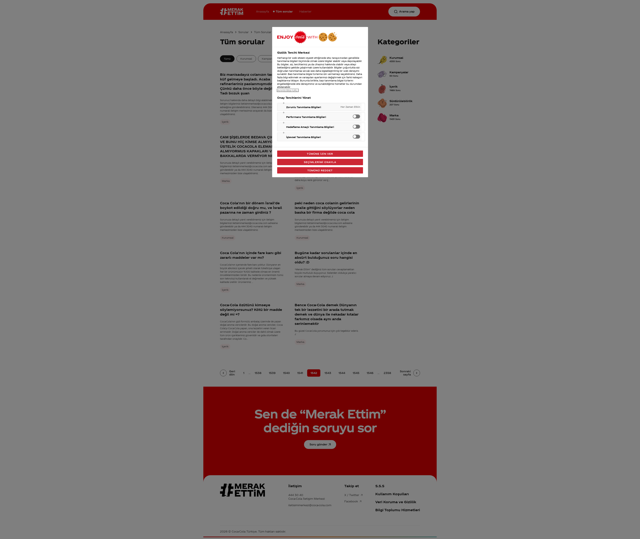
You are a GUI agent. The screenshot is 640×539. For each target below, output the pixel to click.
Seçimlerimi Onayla (320, 162)
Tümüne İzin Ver (320, 153)
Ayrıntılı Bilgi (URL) (287, 90)
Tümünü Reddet (320, 170)
